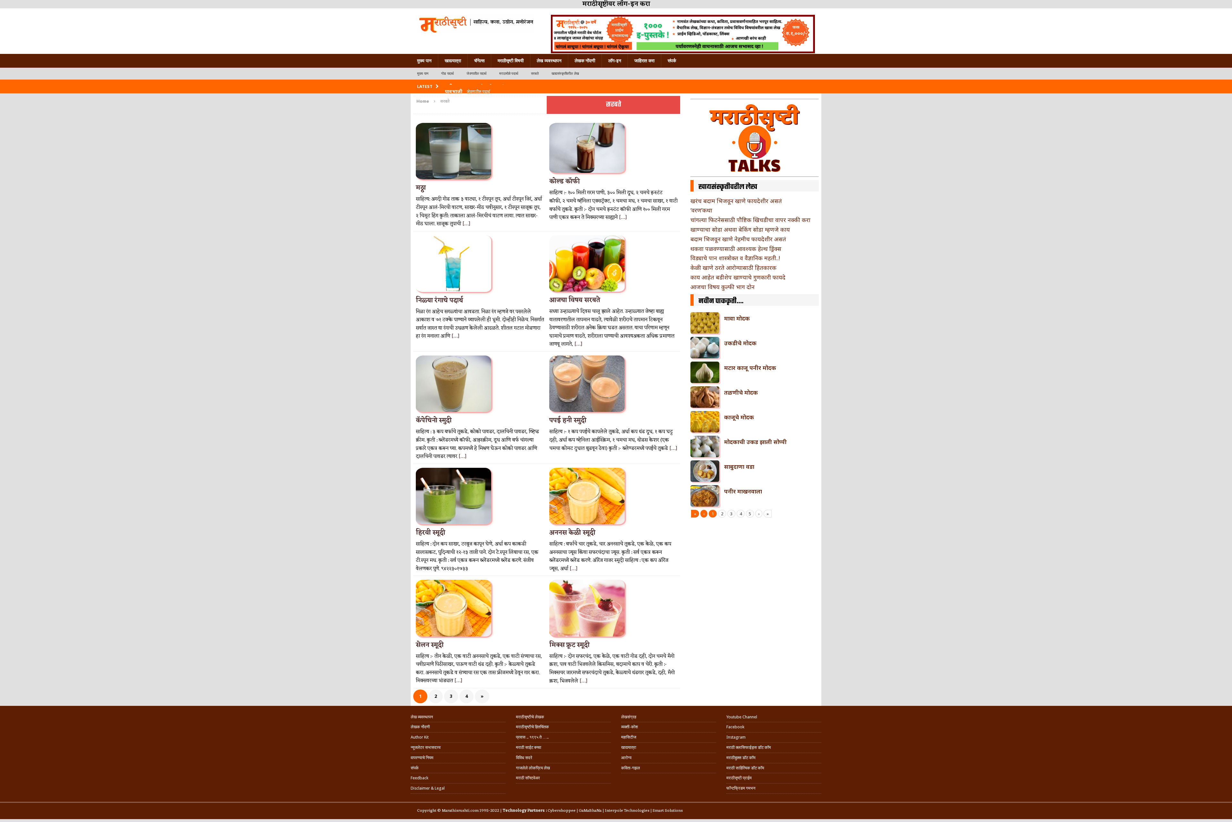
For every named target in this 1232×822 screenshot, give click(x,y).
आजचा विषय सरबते (574, 300)
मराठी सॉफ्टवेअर (528, 777)
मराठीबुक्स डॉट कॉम (741, 757)
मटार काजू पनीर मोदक (750, 368)
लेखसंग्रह (628, 717)
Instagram (736, 737)
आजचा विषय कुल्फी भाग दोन (722, 287)
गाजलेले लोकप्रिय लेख (533, 768)
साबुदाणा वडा (739, 466)
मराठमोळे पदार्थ (508, 74)
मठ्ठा (421, 188)
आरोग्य (626, 757)
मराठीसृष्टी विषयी (511, 60)
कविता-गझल (630, 768)
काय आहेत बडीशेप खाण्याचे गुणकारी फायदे (737, 277)
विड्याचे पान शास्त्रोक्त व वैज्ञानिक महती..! (735, 258)
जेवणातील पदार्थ (476, 74)
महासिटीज (628, 737)
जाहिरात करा (644, 60)
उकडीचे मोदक (740, 343)
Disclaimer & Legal (428, 788)
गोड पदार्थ (447, 74)
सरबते (535, 74)
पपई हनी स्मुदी (567, 420)
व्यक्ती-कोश (629, 726)
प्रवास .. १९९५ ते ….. (532, 737)
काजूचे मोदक (739, 417)
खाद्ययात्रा (453, 60)
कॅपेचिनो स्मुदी (434, 420)
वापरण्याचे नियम (422, 757)
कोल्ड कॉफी (564, 181)
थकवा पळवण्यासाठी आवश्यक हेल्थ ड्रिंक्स (735, 249)
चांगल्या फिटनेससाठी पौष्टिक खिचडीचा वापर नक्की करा (750, 220)
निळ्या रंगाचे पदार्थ (439, 300)
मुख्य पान (424, 60)
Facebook (735, 726)
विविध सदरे (524, 757)
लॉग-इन (614, 60)
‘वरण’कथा (701, 210)
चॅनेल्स (479, 60)
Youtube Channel (741, 717)
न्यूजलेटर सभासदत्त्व (426, 747)
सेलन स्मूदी (430, 645)
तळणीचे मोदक (741, 392)
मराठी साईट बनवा (528, 747)
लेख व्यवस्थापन (549, 60)
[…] (466, 223)
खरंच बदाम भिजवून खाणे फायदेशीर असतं (736, 201)
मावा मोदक (737, 318)
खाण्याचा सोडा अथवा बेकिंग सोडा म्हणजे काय (740, 229)
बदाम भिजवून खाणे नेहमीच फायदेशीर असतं (738, 239)
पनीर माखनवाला (743, 491)
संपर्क (672, 60)
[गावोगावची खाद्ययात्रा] (476, 24)
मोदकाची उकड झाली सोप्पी (755, 442)
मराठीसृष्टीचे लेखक (530, 717)
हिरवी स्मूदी (430, 533)
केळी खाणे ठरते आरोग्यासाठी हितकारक (733, 267)
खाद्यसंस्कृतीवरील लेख (565, 74)
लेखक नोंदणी (585, 60)
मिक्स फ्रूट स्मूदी (569, 645)
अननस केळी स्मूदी (572, 533)
